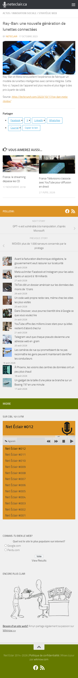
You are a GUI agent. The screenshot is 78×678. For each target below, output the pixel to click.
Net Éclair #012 (15, 448)
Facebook (15, 120)
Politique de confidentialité (44, 655)
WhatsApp (54, 120)
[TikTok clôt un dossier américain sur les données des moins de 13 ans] (7, 288)
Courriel (15, 127)
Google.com (14, 545)
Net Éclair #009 (15, 467)
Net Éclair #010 (15, 460)
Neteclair (11, 36)
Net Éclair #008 (15, 473)
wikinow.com (41, 659)
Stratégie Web (48, 13)
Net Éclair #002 (15, 509)
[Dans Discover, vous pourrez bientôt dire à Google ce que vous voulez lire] (7, 314)
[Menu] (73, 4)
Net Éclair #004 (15, 497)
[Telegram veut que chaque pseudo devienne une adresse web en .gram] (7, 340)
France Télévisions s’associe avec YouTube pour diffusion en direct (55, 182)
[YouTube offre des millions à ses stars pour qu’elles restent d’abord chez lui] (7, 327)
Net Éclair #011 (15, 454)
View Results (39, 560)
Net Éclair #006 (15, 485)
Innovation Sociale (24, 13)
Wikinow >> (9, 630)
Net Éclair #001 (15, 515)
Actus (6, 13)
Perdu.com (13, 550)
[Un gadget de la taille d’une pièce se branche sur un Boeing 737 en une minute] (7, 383)
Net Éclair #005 (15, 491)
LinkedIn (38, 120)
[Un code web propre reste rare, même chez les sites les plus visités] (7, 301)
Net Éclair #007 (15, 479)
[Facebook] (67, 211)
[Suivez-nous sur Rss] (73, 211)
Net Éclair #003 (15, 503)
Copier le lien (31, 127)
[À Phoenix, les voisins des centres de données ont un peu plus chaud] (7, 370)
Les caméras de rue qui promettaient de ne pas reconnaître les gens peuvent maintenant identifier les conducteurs (43, 354)
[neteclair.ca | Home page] (18, 4)
